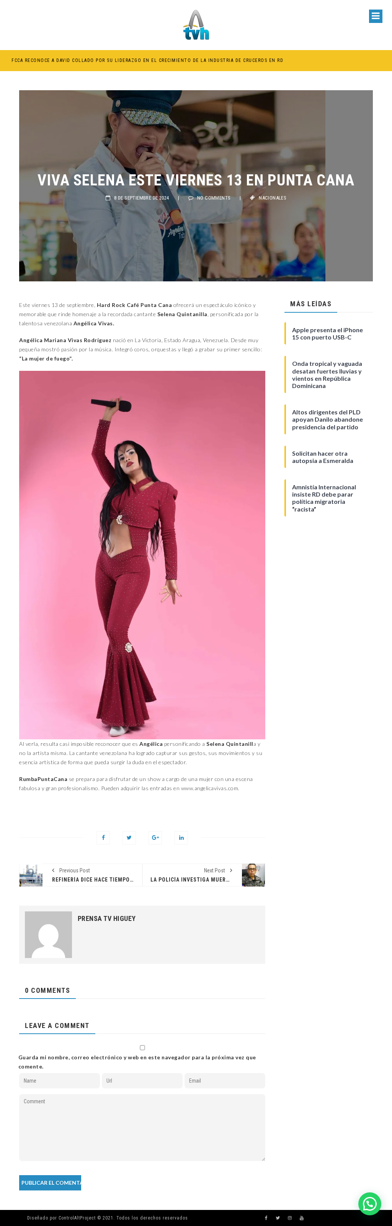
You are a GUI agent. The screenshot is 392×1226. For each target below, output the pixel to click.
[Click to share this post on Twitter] (129, 837)
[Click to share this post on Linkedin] (181, 837)
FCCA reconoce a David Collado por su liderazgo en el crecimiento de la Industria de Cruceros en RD (145, 60)
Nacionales (272, 198)
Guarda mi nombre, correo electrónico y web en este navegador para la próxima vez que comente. (137, 1062)
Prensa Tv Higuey (107, 918)
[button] (369, 1203)
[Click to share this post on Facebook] (103, 837)
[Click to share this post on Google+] (155, 837)
